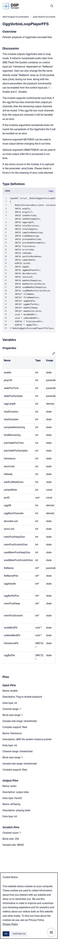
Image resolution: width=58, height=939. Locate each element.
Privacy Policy (10, 924)
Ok (6, 934)
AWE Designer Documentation (15, 17)
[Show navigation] (51, 932)
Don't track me (19, 934)
